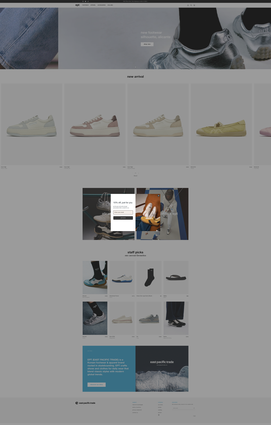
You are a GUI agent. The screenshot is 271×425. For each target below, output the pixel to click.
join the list (123, 217)
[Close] (158, 195)
